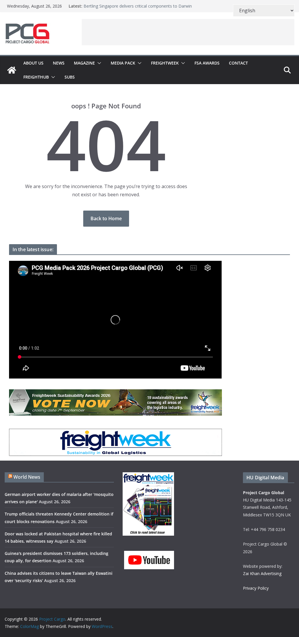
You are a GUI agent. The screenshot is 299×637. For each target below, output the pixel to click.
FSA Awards (207, 63)
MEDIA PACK (123, 63)
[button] (98, 63)
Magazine (84, 63)
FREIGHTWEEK (165, 63)
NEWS (59, 63)
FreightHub (36, 77)
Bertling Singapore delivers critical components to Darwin (138, 6)
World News (26, 477)
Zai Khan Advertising (262, 573)
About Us (33, 63)
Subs (70, 77)
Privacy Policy (256, 588)
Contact (238, 63)
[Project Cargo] (12, 70)
